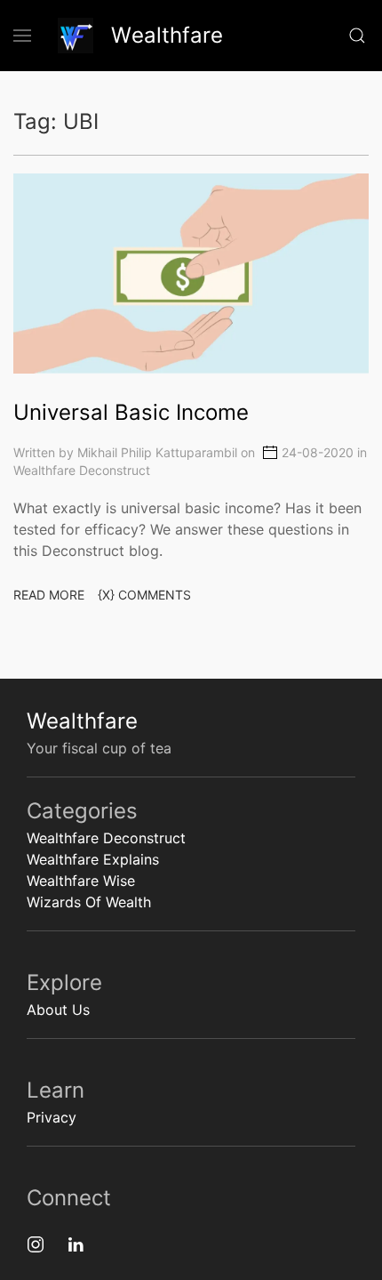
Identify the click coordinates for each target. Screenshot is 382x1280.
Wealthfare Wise (81, 881)
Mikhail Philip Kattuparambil (157, 453)
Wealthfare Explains (93, 859)
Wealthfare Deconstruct (81, 470)
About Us (58, 1009)
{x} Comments (144, 594)
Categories (82, 811)
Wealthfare (82, 721)
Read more (48, 594)
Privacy (51, 1117)
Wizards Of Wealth (89, 902)
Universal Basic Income (131, 412)
